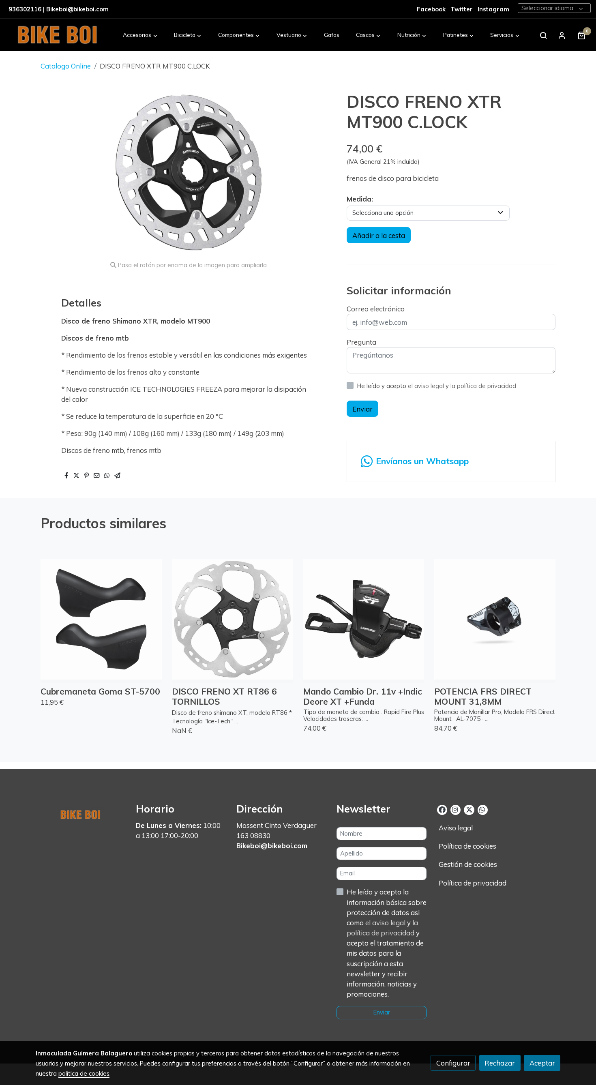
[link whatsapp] (482, 809)
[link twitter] (469, 809)
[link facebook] (442, 809)
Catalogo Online (66, 66)
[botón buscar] (543, 35)
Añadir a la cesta (378, 235)
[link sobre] (81, 813)
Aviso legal (456, 827)
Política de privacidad (472, 883)
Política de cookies (467, 846)
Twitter (462, 9)
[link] (57, 35)
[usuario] (561, 35)
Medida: (360, 199)
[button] (140, 35)
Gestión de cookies (468, 864)
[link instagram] (455, 809)
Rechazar (500, 1063)
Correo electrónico (376, 308)
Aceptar (542, 1063)
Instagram (493, 9)
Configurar (453, 1063)
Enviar (362, 408)
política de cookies (83, 1073)
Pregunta (361, 342)
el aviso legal (427, 386)
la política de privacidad (483, 386)
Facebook (431, 9)
